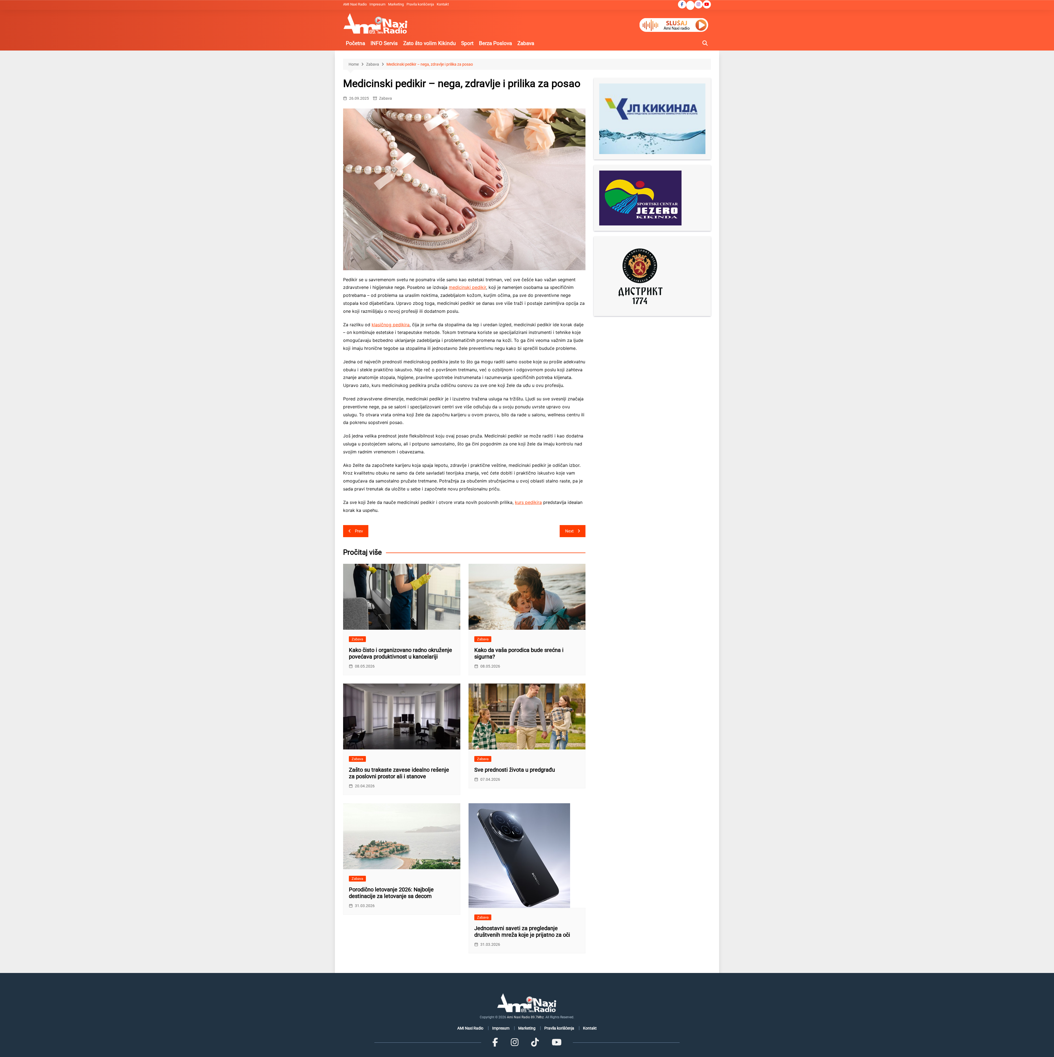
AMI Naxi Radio (355, 4)
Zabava (525, 43)
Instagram (698, 4)
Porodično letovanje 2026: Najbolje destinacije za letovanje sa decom (391, 892)
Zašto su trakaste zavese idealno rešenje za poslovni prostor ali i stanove (399, 773)
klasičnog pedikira (391, 324)
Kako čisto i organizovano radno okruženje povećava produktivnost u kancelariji (400, 653)
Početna (355, 43)
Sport (467, 43)
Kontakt (443, 4)
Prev (359, 531)
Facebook (682, 4)
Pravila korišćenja (420, 4)
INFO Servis (384, 43)
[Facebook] (495, 1042)
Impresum (377, 4)
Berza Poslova (495, 43)
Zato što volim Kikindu (429, 43)
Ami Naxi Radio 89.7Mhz (525, 1017)
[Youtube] (556, 1042)
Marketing (396, 4)
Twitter (690, 6)
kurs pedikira (528, 502)
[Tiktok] (535, 1042)
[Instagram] (514, 1042)
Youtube (707, 4)
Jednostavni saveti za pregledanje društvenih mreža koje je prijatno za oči (522, 931)
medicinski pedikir (467, 287)
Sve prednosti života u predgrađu (514, 769)
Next (569, 531)
